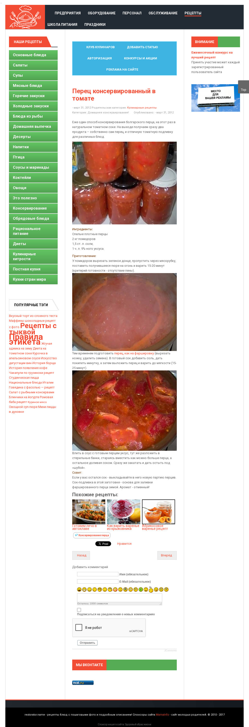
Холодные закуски (31, 106)
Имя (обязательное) (133, 574)
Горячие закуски (28, 95)
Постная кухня (26, 269)
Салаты (20, 65)
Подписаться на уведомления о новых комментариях (116, 614)
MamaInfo (162, 714)
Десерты (22, 136)
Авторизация (99, 58)
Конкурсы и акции (140, 58)
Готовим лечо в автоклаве (84, 527)
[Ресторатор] (25, 17)
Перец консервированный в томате (114, 94)
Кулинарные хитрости (24, 256)
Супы (18, 75)
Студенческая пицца (24, 377)
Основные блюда (29, 55)
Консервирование (30, 208)
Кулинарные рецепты (142, 107)
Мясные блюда (27, 85)
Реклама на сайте (122, 69)
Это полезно (25, 198)
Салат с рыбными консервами (31, 392)
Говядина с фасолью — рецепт (32, 387)
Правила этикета (26, 339)
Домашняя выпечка (32, 126)
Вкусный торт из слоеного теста (33, 316)
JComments (170, 650)
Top (243, 90)
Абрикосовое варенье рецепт (155, 527)
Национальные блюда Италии (31, 382)
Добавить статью (142, 47)
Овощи (19, 187)
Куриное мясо (37, 402)
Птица (19, 157)
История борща (44, 363)
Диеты (19, 243)
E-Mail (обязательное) (135, 581)
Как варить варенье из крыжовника (123, 527)
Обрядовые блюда (31, 218)
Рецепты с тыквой (33, 329)
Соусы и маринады (31, 167)
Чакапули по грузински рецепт (31, 373)
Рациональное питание (27, 231)
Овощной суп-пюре (23, 407)
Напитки (21, 147)
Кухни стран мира (29, 279)
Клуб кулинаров (100, 47)
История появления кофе (28, 368)
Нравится (124, 543)
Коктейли (22, 177)
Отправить (87, 642)
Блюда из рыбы (28, 116)
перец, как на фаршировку (134, 353)
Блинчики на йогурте (24, 397)
